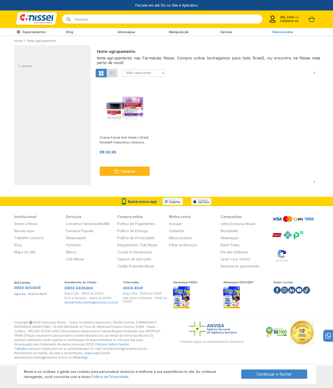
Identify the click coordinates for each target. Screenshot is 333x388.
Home (18, 41)
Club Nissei (75, 259)
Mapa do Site (25, 252)
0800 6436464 (78, 288)
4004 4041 (133, 288)
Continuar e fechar (274, 374)
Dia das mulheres (234, 252)
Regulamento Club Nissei (137, 245)
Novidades (229, 231)
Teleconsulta (282, 32)
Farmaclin (73, 245)
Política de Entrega (132, 231)
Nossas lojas (24, 231)
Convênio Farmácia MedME (88, 224)
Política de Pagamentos (136, 224)
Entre (290, 17)
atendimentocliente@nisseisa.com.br (91, 302)
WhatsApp (80, 357)
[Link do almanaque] (181, 296)
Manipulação (179, 32)
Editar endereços (183, 245)
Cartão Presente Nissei (135, 266)
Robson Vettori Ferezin (113, 344)
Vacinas (226, 32)
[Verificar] (281, 255)
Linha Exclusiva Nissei (238, 224)
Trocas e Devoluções (134, 252)
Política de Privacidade (135, 238)
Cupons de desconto (134, 259)
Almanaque (126, 32)
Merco (71, 252)
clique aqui (92, 353)
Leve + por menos (235, 259)
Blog (69, 32)
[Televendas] (328, 336)
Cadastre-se (289, 21)
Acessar (175, 224)
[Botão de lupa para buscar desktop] (67, 17)
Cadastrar (177, 231)
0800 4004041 (27, 288)
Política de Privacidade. (110, 377)
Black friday (230, 245)
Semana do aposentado (240, 266)
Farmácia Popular (80, 231)
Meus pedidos (180, 238)
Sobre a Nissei (26, 224)
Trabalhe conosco (29, 238)
